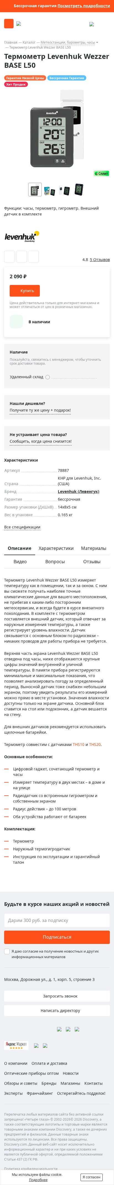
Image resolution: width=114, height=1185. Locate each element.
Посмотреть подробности (84, 5)
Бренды (49, 1083)
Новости (71, 1073)
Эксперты (13, 1093)
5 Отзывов (100, 259)
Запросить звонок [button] (59, 996)
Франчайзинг (40, 1093)
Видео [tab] (20, 561)
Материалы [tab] (93, 548)
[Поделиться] (33, 256)
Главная (10, 42)
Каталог (29, 42)
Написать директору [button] (60, 1010)
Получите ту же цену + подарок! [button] (40, 410)
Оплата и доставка (49, 1063)
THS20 (95, 744)
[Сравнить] (21, 256)
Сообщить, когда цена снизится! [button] (41, 441)
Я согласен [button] (91, 1177)
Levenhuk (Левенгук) (78, 491)
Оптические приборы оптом (31, 1073)
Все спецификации (22, 527)
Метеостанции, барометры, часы (68, 42)
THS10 (78, 744)
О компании (15, 1063)
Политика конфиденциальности (31, 1168)
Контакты (93, 1083)
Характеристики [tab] (56, 548)
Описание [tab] (19, 548)
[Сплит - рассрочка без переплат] (101, 173)
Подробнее (38, 1180)
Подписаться (57, 937)
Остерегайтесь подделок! (81, 1093)
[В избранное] (9, 256)
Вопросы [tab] (55, 561)
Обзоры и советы (20, 1083)
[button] (90, 189)
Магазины (70, 1083)
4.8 (85, 259)
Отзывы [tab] (91, 561)
